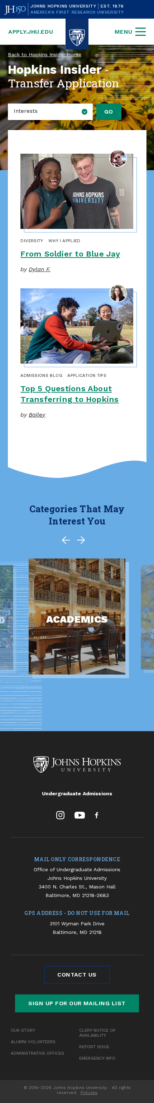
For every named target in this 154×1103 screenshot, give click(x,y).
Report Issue (94, 1046)
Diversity (31, 240)
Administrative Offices (37, 1053)
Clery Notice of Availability (97, 1033)
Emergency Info (97, 1058)
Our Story (23, 1030)
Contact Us (77, 974)
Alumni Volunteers (33, 1041)
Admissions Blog (41, 375)
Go (108, 111)
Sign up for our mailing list (76, 1003)
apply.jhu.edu (30, 31)
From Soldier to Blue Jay (70, 253)
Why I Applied (64, 240)
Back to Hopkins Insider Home (44, 54)
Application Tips (86, 375)
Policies (89, 1092)
